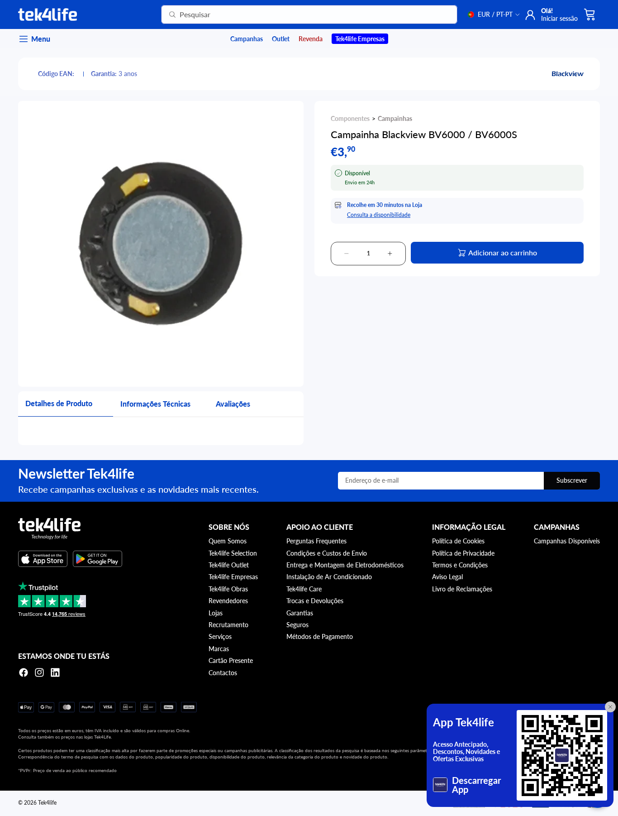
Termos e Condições (460, 565)
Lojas (216, 613)
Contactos (223, 673)
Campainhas (395, 118)
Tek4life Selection (233, 553)
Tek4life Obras (228, 589)
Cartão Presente (231, 660)
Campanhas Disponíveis (567, 541)
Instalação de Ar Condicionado (329, 577)
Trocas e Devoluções (314, 601)
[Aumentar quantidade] (390, 253)
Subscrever (571, 480)
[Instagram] (39, 672)
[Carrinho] (590, 14)
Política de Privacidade (463, 553)
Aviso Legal (447, 577)
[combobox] (298, 14)
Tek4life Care (304, 589)
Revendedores (228, 601)
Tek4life (47, 802)
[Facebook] (23, 672)
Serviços (220, 636)
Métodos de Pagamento (319, 636)
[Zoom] (161, 244)
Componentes (350, 118)
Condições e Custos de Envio (326, 553)
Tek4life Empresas (233, 577)
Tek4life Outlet (229, 565)
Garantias (299, 613)
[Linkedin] (55, 672)
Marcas (219, 649)
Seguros (297, 625)
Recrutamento (228, 625)
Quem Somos (228, 541)
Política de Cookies (458, 541)
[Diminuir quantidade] (346, 253)
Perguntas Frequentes (316, 541)
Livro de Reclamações (462, 589)
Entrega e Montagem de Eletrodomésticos (345, 565)
